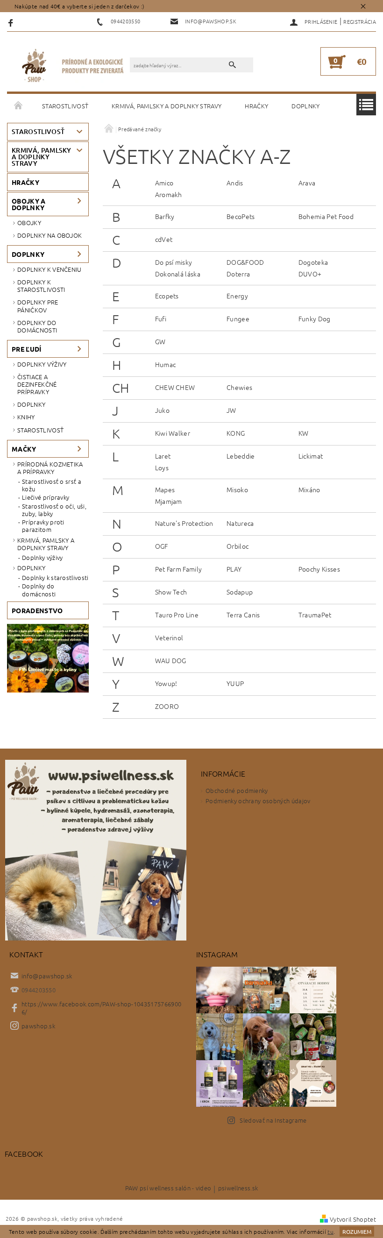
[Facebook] (12, 22)
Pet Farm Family (178, 568)
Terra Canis (243, 614)
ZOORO (167, 706)
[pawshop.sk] (73, 66)
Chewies (239, 387)
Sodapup (240, 591)
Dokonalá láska (177, 273)
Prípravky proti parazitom (43, 526)
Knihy (26, 416)
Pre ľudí (27, 349)
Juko (162, 410)
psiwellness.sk (238, 1188)
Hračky (256, 105)
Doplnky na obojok (49, 235)
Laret (163, 455)
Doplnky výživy (41, 364)
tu (330, 1231)
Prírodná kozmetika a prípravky (50, 468)
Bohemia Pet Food (326, 216)
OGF (161, 546)
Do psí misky (173, 262)
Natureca (240, 523)
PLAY (234, 568)
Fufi (160, 318)
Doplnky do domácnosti (37, 326)
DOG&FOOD (245, 262)
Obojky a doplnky (29, 204)
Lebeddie (241, 455)
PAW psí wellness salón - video (168, 1188)
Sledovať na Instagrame (273, 1120)
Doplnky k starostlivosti (41, 285)
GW (160, 341)
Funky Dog (314, 318)
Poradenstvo (37, 610)
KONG (236, 433)
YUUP (235, 683)
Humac (165, 364)
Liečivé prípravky (45, 497)
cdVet (164, 239)
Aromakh (168, 194)
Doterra (238, 273)
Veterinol (169, 637)
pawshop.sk (38, 1025)
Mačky (24, 449)
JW (231, 410)
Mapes (165, 489)
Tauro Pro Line (177, 614)
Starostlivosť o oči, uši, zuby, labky (54, 510)
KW (303, 433)
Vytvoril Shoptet (353, 1219)
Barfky (165, 216)
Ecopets (167, 295)
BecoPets (241, 216)
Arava (307, 182)
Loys (162, 467)
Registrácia (359, 21)
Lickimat (310, 455)
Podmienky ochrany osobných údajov (258, 800)
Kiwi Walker (173, 433)
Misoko (237, 489)
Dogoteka (313, 262)
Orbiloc (237, 546)
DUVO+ (310, 273)
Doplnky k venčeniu (49, 269)
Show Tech (171, 591)
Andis (235, 182)
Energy (237, 295)
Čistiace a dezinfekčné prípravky (37, 384)
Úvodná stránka (18, 106)
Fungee (238, 318)
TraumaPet (315, 614)
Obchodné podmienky (237, 790)
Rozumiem (356, 1231)
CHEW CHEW (175, 387)
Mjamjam (168, 501)
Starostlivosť (65, 105)
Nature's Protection (184, 523)
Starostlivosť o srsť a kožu (51, 485)
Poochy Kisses (319, 568)
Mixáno (309, 489)
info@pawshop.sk (46, 975)
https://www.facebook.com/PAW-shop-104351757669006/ (101, 1007)
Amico (164, 182)
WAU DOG (170, 660)
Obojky (29, 222)
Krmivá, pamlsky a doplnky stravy (166, 105)
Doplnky (305, 105)
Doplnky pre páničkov (37, 305)
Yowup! (166, 683)
